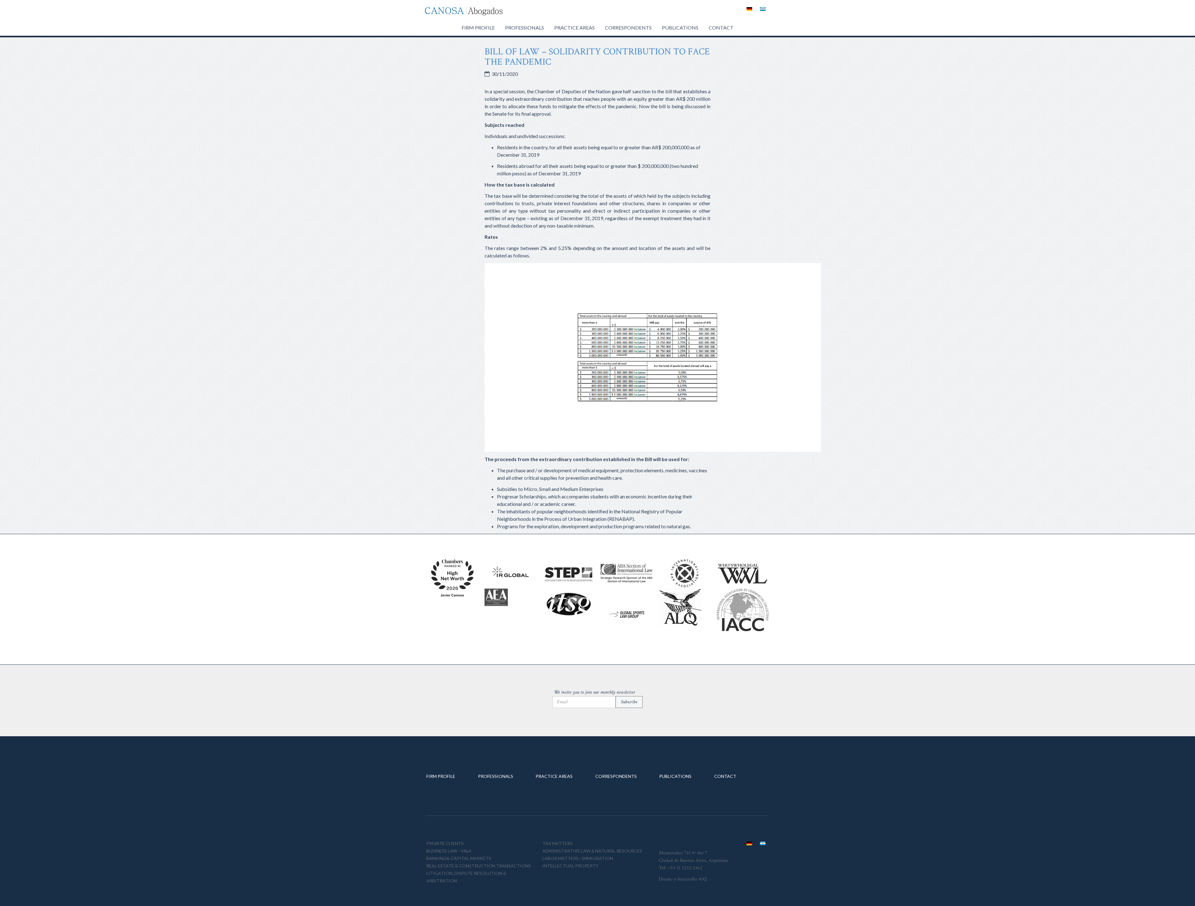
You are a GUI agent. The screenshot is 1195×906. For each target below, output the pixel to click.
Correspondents (628, 27)
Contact (721, 27)
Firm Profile (478, 27)
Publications (680, 27)
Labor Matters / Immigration (577, 858)
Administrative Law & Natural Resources (592, 850)
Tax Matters (557, 843)
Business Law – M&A (448, 850)
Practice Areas (574, 27)
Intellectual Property (570, 865)
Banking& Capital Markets (458, 858)
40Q (702, 879)
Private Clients (445, 843)
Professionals (524, 27)
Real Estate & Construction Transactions (478, 865)
